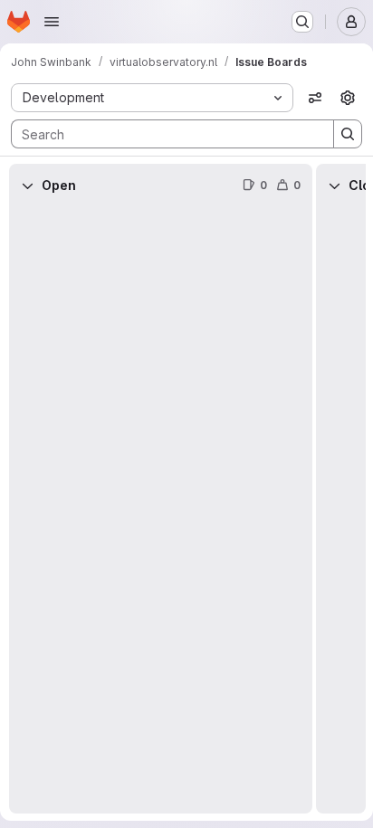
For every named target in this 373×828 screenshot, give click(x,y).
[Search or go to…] (302, 22)
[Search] (347, 133)
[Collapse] (27, 185)
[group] (160, 510)
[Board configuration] (347, 97)
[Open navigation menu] (51, 21)
